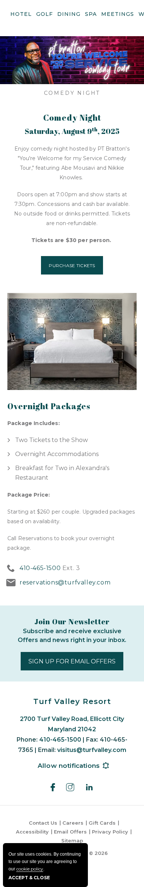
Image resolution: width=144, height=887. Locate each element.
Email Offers (70, 832)
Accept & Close (29, 877)
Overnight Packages (48, 406)
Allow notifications (69, 765)
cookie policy (29, 869)
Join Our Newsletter (72, 622)
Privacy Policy (110, 832)
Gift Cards (102, 823)
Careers (72, 823)
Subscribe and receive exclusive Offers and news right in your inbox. (72, 635)
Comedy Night (72, 93)
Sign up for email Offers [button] (75, 664)
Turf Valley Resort (72, 701)
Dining (68, 14)
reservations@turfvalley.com (65, 582)
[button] (72, 265)
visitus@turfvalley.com (91, 749)
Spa (91, 14)
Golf (44, 14)
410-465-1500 (40, 568)
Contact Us (43, 823)
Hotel (21, 14)
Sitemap (72, 840)
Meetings (117, 14)
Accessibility (32, 832)
